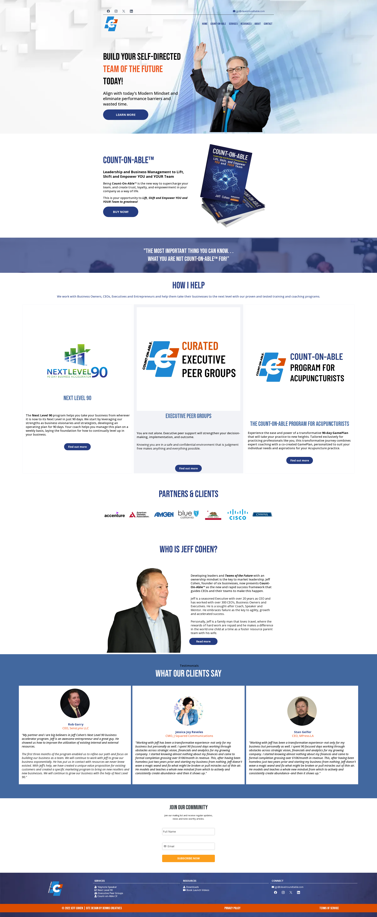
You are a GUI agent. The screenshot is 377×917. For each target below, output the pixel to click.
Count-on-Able (107, 896)
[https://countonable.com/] (110, 23)
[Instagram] (116, 11)
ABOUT (257, 24)
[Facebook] (108, 11)
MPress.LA (306, 736)
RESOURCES (246, 24)
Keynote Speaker (107, 887)
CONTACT (268, 24)
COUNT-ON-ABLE (218, 24)
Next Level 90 (105, 890)
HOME (204, 24)
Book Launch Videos (197, 890)
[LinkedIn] (131, 11)
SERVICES (233, 24)
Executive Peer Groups (110, 893)
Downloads (192, 887)
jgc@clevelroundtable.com (250, 11)
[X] (124, 11)
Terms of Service (329, 908)
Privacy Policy (232, 908)
